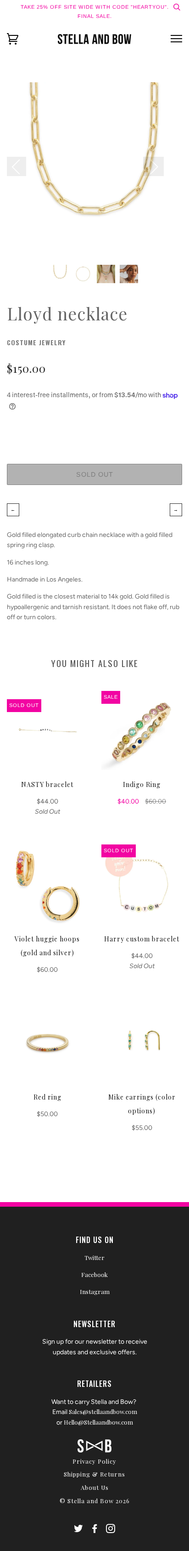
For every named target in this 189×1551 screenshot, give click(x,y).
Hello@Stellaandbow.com (98, 1422)
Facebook (94, 1274)
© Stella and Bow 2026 (95, 1501)
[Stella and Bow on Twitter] (78, 1530)
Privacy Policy (94, 1461)
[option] (94, 170)
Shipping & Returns (94, 1474)
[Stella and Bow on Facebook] (95, 1530)
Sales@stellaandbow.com (103, 1411)
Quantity (94, 425)
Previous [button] (21, 166)
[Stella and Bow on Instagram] (111, 1530)
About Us (95, 1487)
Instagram (95, 1291)
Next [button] (153, 166)
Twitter (94, 1257)
